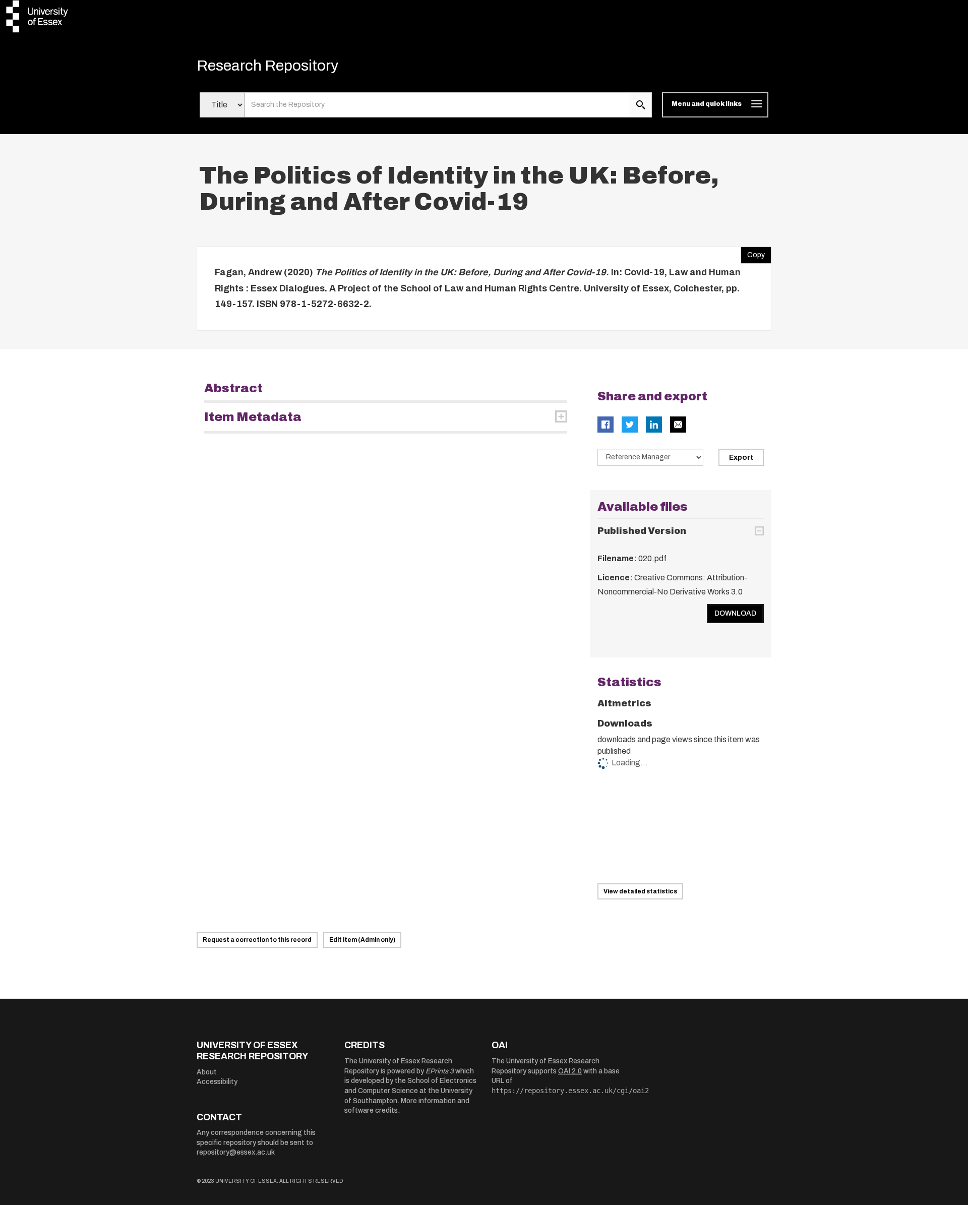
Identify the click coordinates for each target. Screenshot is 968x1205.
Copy (753, 253)
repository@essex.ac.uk (236, 1152)
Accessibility (217, 1082)
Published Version (641, 531)
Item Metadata (252, 417)
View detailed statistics (640, 891)
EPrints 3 (440, 1071)
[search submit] (641, 104)
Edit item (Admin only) (362, 939)
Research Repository (267, 65)
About (207, 1072)
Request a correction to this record (257, 939)
